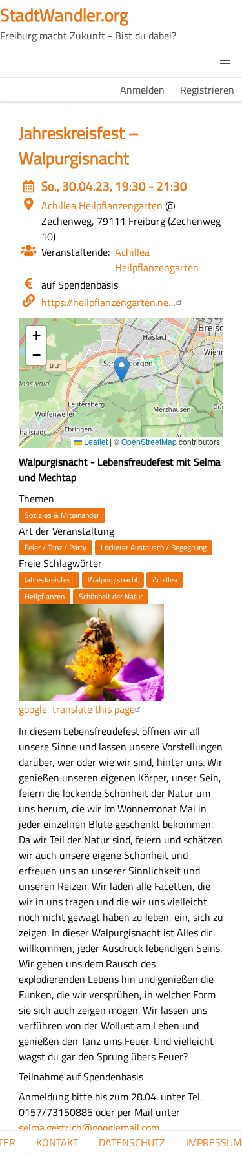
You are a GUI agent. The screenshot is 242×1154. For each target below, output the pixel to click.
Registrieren (207, 90)
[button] (225, 60)
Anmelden (142, 90)
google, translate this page (77, 709)
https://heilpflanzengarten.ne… (108, 302)
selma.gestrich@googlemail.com (89, 1127)
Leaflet (95, 441)
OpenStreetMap (149, 441)
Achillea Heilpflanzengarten (157, 259)
